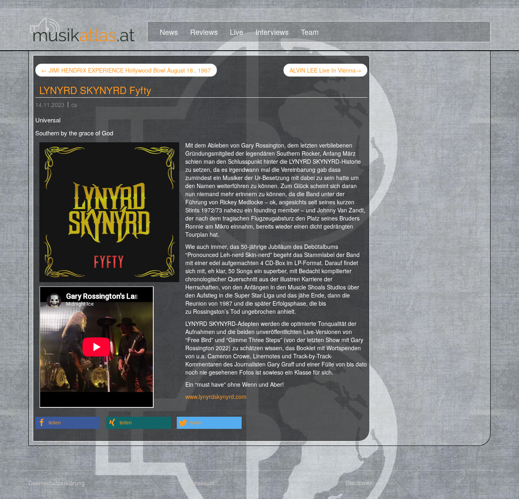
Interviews (272, 31)
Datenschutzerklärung (56, 483)
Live (236, 31)
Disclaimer (358, 483)
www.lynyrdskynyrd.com (216, 396)
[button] (67, 423)
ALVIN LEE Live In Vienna (325, 70)
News (169, 31)
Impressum (200, 483)
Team (310, 31)
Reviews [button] (204, 31)
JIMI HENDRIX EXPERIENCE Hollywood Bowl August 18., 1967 (126, 70)
